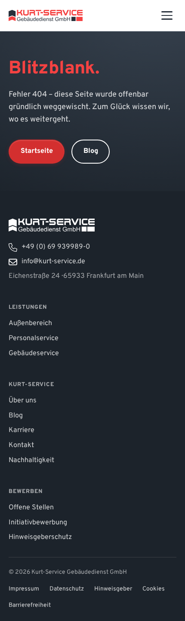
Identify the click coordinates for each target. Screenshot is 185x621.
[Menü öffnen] (166, 15)
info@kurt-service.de (53, 261)
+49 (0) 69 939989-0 (56, 247)
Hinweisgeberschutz (40, 537)
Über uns (23, 400)
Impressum (24, 589)
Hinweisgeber (113, 589)
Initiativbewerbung (38, 522)
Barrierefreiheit (30, 605)
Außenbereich (30, 323)
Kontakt (21, 445)
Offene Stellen (31, 507)
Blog (90, 151)
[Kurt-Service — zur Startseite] (46, 15)
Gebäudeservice (34, 353)
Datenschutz (66, 589)
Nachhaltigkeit (31, 460)
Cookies (153, 589)
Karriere (21, 430)
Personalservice (34, 338)
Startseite (37, 151)
